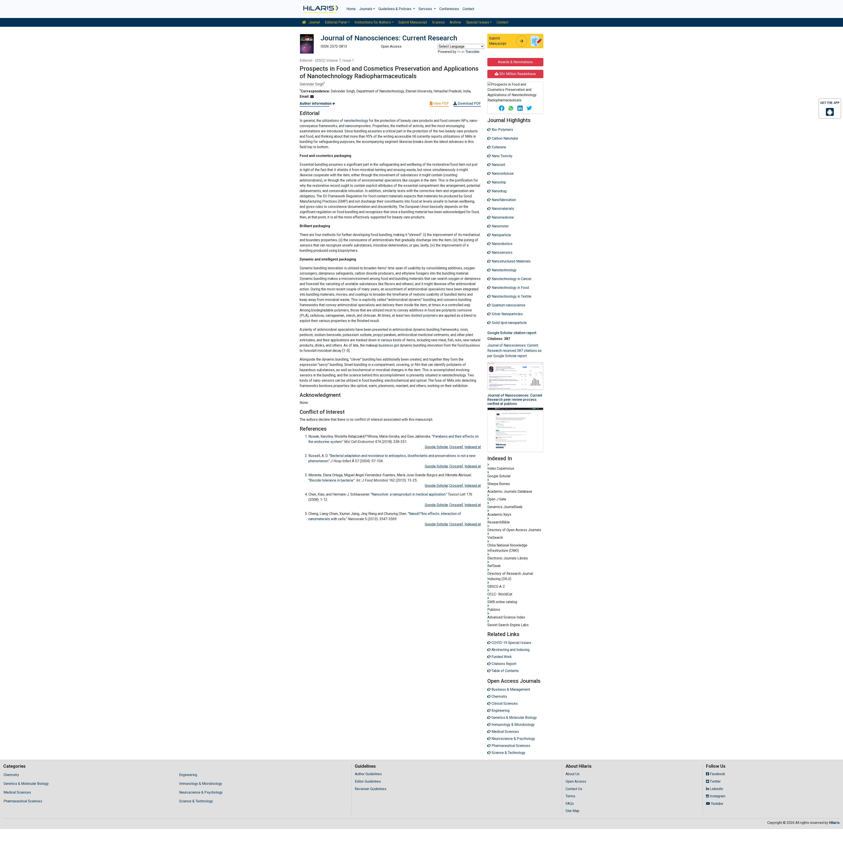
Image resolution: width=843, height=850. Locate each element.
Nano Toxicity (501, 156)
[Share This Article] (501, 108)
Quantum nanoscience (508, 305)
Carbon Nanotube (504, 138)
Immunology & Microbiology (200, 784)
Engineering (188, 775)
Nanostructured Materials (511, 261)
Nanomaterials (502, 209)
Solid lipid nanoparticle (509, 323)
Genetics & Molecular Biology (26, 784)
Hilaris (834, 823)
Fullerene (498, 147)
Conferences (449, 9)
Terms (570, 796)
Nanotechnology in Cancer (511, 279)
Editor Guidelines (368, 781)
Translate (472, 52)
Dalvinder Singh (312, 84)
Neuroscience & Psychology (201, 792)
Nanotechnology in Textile (511, 296)
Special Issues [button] (477, 22)
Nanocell (498, 165)
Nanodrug (498, 191)
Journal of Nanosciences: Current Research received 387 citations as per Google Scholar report (514, 350)
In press (438, 22)
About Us (573, 774)
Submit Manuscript (412, 22)
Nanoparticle (501, 235)
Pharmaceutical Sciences (23, 801)
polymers (430, 315)
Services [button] (425, 9)
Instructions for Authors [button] (373, 22)
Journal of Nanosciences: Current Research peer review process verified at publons (514, 399)
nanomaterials (319, 519)
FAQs (570, 803)
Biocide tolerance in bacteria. (331, 480)
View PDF (440, 103)
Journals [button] (365, 9)
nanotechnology (356, 121)
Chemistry (11, 775)
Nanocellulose (502, 173)
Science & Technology (196, 801)
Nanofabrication (503, 200)
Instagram (717, 796)
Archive (455, 22)
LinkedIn (716, 789)
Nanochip (498, 182)
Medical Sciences (17, 792)
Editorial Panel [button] (336, 22)
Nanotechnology (504, 270)
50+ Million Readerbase (517, 74)
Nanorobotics (501, 244)
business (386, 345)
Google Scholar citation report (511, 333)
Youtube (716, 803)
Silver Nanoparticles (507, 314)
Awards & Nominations (515, 62)
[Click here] (320, 9)
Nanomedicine (502, 217)
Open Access (576, 781)
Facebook (717, 774)
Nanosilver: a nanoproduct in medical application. (409, 494)
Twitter (715, 781)
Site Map (572, 811)
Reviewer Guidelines (370, 789)
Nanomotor (500, 226)
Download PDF (469, 103)
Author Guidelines (368, 774)
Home (351, 9)
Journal (314, 22)
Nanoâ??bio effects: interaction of (435, 514)
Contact (468, 9)
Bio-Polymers (502, 130)
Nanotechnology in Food (510, 288)
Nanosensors (501, 252)
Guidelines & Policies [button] (395, 9)
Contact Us (574, 789)
